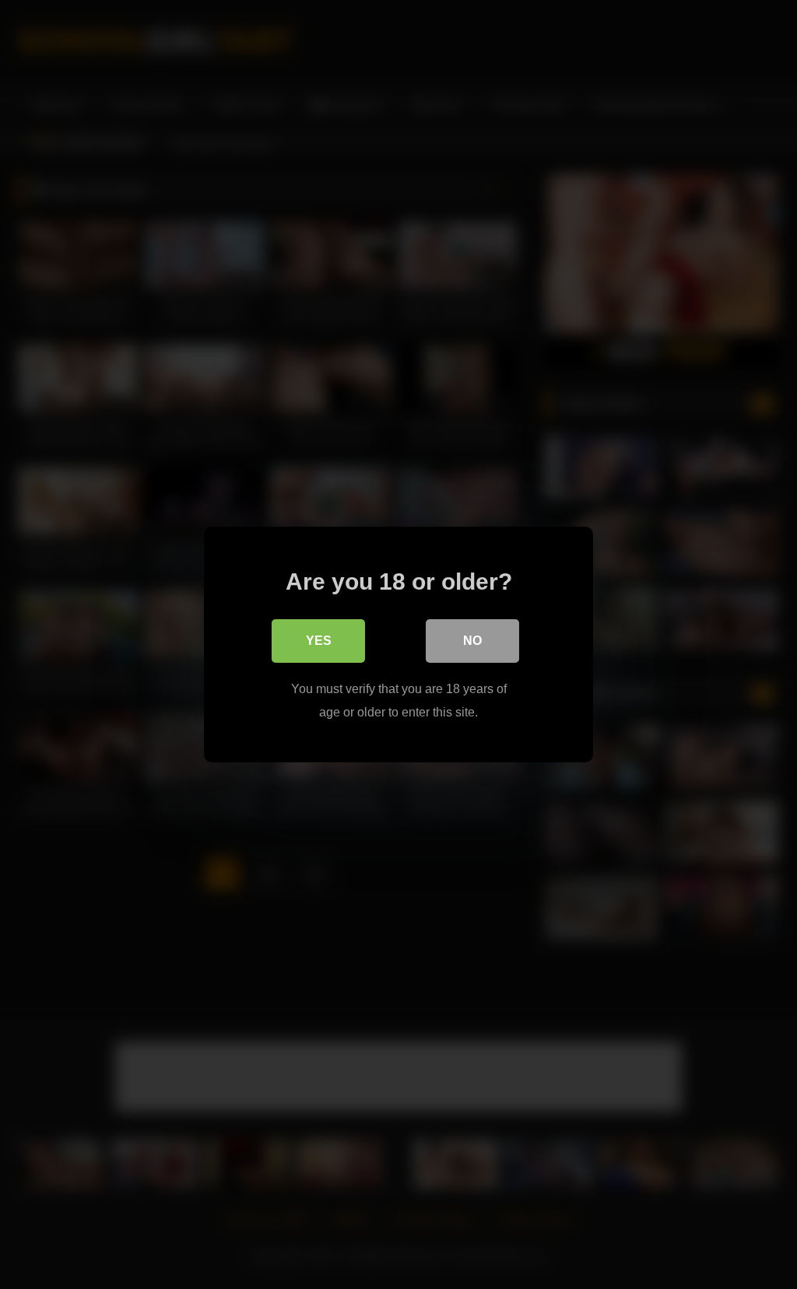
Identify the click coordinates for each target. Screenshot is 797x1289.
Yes (319, 640)
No (472, 640)
